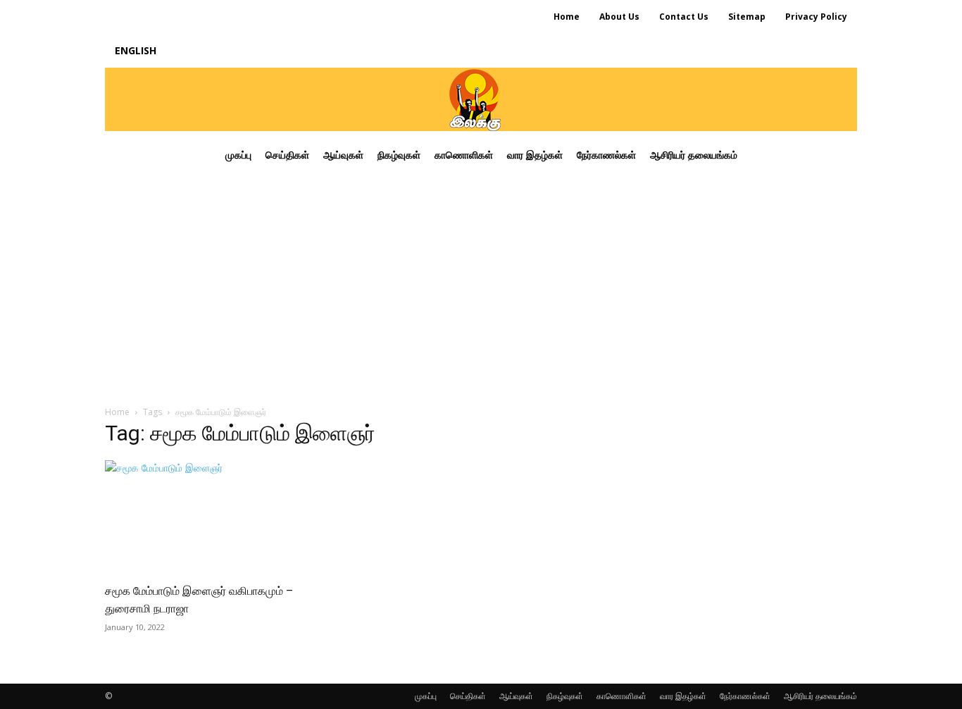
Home (117, 412)
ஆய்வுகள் (516, 696)
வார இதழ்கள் (683, 696)
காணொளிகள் (621, 696)
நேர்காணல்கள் (745, 696)
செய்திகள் (468, 696)
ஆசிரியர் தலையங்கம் (820, 696)
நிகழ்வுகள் (564, 696)
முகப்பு (426, 696)
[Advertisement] (481, 284)
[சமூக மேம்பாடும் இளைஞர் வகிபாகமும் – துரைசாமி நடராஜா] (219, 516)
